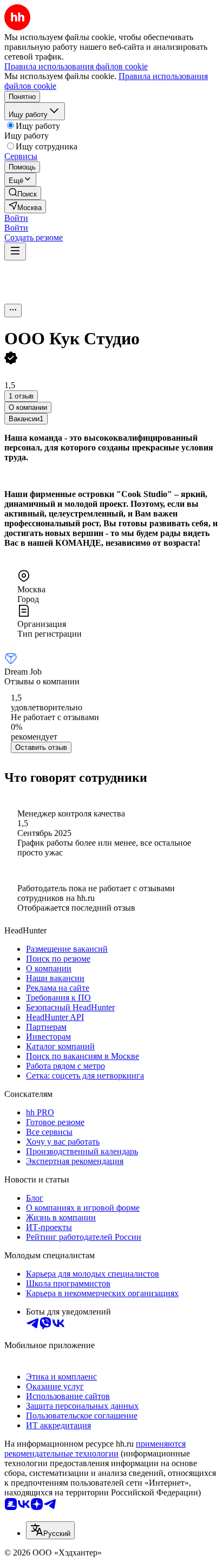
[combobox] (50, 1530)
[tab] (27, 407)
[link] (22, 193)
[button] (16, 218)
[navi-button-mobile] (15, 251)
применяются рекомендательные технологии (95, 1448)
